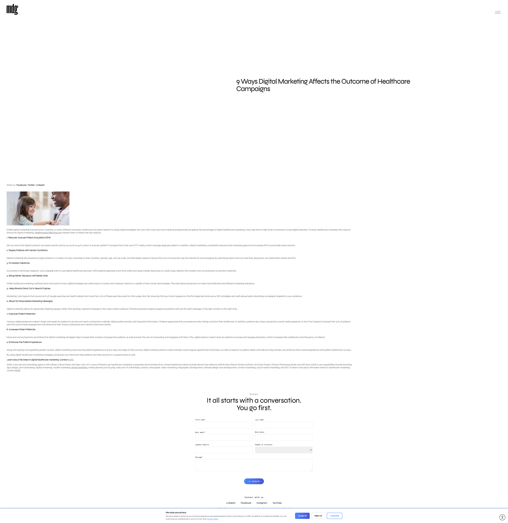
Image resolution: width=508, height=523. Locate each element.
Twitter (31, 185)
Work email (200, 432)
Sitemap (287, 508)
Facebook (21, 185)
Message (198, 457)
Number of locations (263, 445)
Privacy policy (271, 508)
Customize (334, 516)
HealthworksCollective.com (48, 232)
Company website (202, 445)
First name (200, 420)
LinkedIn (40, 185)
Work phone (259, 432)
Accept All (302, 516)
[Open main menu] (497, 13)
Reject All (318, 516)
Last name (259, 420)
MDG (70, 359)
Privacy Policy (212, 519)
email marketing (79, 367)
